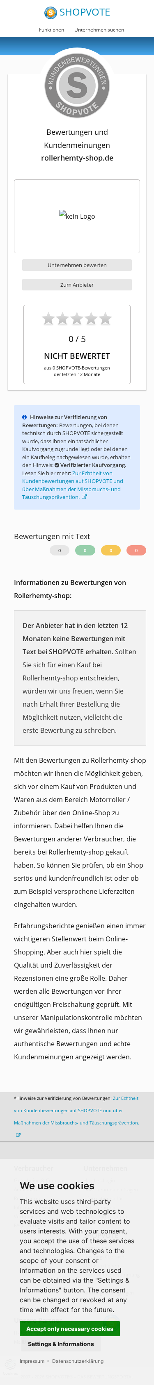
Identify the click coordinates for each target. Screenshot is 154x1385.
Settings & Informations (61, 1343)
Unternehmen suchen (99, 29)
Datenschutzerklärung (77, 1361)
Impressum (32, 1361)
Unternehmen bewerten (77, 265)
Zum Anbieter (77, 284)
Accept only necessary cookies (69, 1328)
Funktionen (51, 29)
